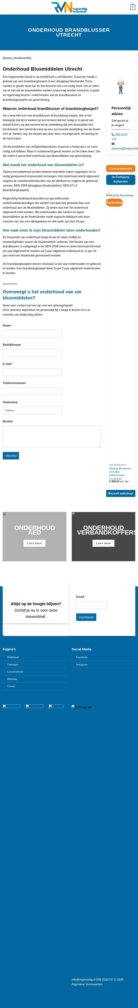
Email (81, 596)
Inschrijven (86, 617)
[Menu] (5, 7)
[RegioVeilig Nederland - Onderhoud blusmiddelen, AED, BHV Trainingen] (69, 7)
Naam (7, 325)
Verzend (10, 455)
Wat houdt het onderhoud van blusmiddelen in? (43, 165)
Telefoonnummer (14, 383)
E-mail (8, 363)
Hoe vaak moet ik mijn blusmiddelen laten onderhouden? (51, 230)
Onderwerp (10, 402)
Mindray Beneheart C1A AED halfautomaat (120, 471)
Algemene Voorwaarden (87, 984)
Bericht (8, 421)
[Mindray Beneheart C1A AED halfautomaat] (120, 327)
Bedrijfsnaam (12, 344)
